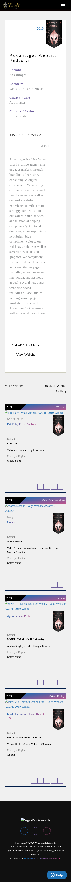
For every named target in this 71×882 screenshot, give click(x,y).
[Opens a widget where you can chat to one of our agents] (56, 875)
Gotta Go (12, 522)
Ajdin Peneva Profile (19, 616)
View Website (25, 354)
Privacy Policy (45, 850)
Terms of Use (30, 850)
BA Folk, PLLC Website (22, 424)
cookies (35, 854)
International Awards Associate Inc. (43, 858)
